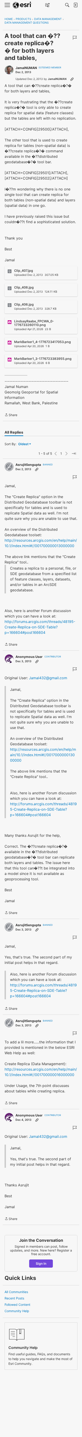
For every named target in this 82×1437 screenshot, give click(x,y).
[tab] (14, 432)
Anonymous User (29, 657)
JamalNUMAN (26, 68)
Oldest (23, 444)
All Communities (16, 1292)
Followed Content (17, 1304)
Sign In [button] (41, 1263)
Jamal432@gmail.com (48, 678)
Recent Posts (14, 1298)
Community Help (17, 1311)
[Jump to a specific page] (73, 453)
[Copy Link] (72, 79)
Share (11, 415)
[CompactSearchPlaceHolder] (67, 5)
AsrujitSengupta (28, 465)
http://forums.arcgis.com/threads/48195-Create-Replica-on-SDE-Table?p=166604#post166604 (40, 627)
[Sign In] (75, 5)
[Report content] (74, 38)
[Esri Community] (22, 5)
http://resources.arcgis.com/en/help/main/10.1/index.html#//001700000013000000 (43, 755)
